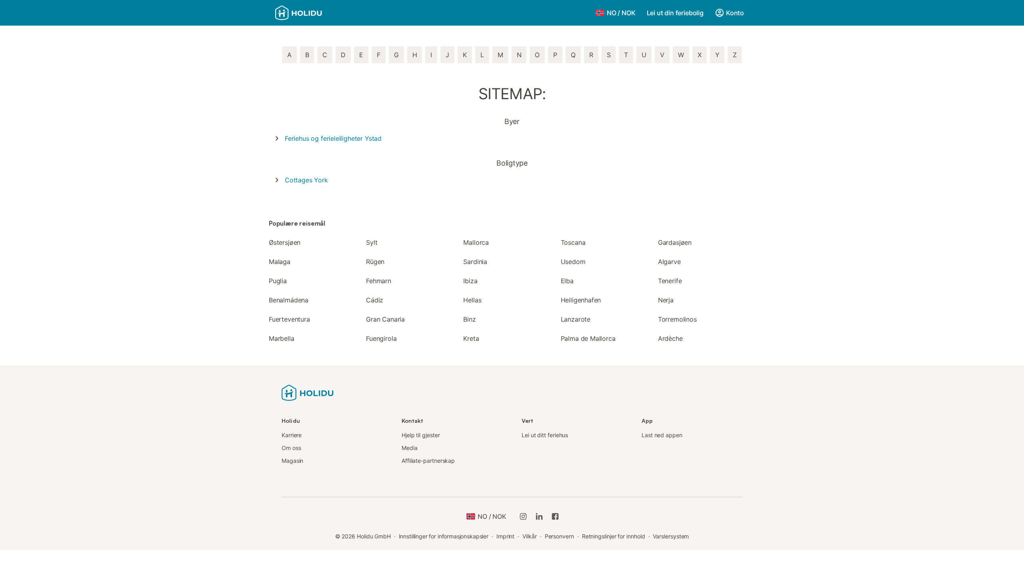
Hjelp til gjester (421, 435)
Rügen (375, 262)
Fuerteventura (289, 319)
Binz (469, 319)
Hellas (472, 300)
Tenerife (670, 281)
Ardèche (670, 338)
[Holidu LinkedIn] (539, 516)
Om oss (291, 447)
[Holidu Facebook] (555, 516)
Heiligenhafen (581, 300)
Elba (567, 281)
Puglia (278, 281)
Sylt (371, 242)
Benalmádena (288, 300)
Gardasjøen (675, 242)
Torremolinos (677, 319)
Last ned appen (662, 435)
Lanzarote (575, 319)
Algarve (669, 262)
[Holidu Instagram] (523, 516)
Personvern (559, 536)
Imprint (505, 536)
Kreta (471, 338)
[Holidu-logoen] (308, 392)
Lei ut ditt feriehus (545, 435)
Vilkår (529, 536)
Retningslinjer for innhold (613, 536)
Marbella (281, 338)
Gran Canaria (385, 319)
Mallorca (476, 242)
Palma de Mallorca (588, 338)
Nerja (666, 300)
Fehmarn (378, 281)
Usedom (573, 262)
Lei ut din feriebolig (675, 13)
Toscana (573, 242)
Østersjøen (284, 242)
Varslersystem (671, 536)
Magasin (292, 460)
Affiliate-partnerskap (428, 460)
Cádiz (374, 300)
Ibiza (470, 281)
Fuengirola (381, 338)
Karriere (292, 435)
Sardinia (475, 262)
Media (410, 447)
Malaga (279, 262)
